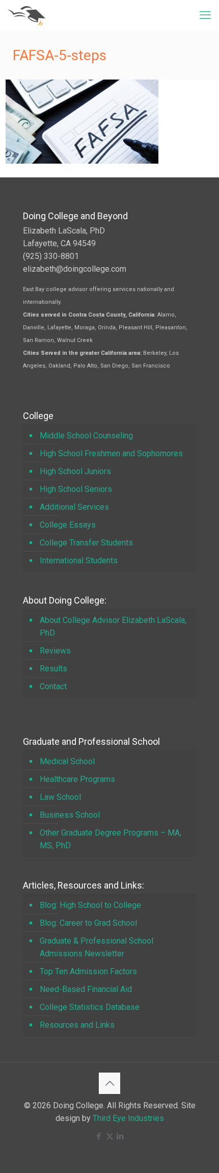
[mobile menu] (205, 15)
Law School (60, 797)
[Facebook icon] (99, 1136)
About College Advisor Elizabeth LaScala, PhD (113, 626)
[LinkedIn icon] (120, 1136)
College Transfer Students (86, 543)
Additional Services (74, 507)
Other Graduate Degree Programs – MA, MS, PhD (110, 839)
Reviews (55, 651)
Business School (70, 815)
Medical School (67, 761)
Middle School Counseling (86, 435)
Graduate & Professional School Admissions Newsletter (96, 947)
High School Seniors (76, 489)
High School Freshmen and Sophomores (111, 453)
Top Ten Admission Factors (88, 971)
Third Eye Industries (128, 1118)
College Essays (68, 525)
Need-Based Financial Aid (86, 989)
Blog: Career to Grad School (88, 923)
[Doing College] (26, 15)
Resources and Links (77, 1025)
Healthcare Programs (77, 779)
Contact (53, 686)
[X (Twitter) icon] (110, 1136)
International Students (79, 560)
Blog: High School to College (90, 905)
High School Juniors (75, 471)
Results (53, 668)
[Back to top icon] (109, 1083)
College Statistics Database (90, 1007)
